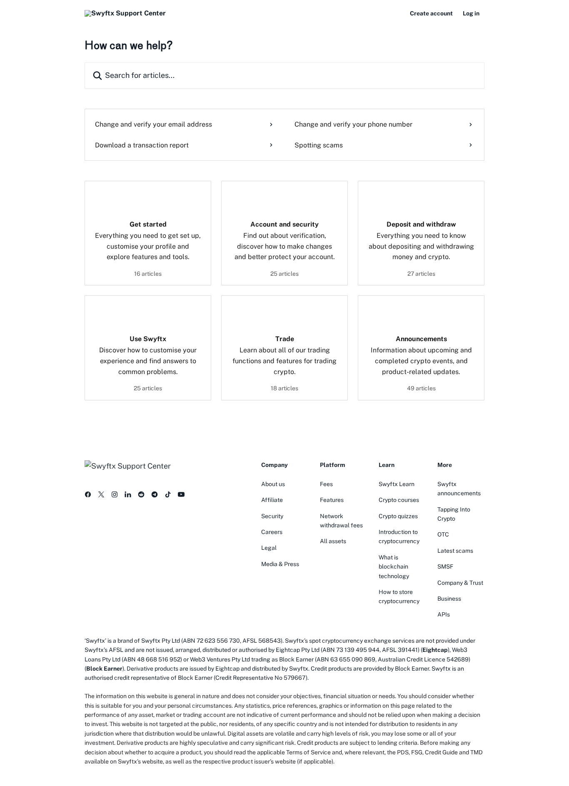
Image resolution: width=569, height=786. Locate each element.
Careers (271, 532)
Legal (269, 547)
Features (332, 500)
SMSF (445, 566)
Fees (326, 484)
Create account (431, 13)
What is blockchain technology (394, 566)
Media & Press (280, 564)
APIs (443, 614)
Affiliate (272, 500)
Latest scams (455, 550)
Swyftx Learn (396, 484)
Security (272, 516)
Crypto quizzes (398, 516)
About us (273, 484)
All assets (333, 541)
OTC (443, 534)
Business (449, 598)
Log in (471, 13)
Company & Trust (460, 582)
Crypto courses (399, 500)
